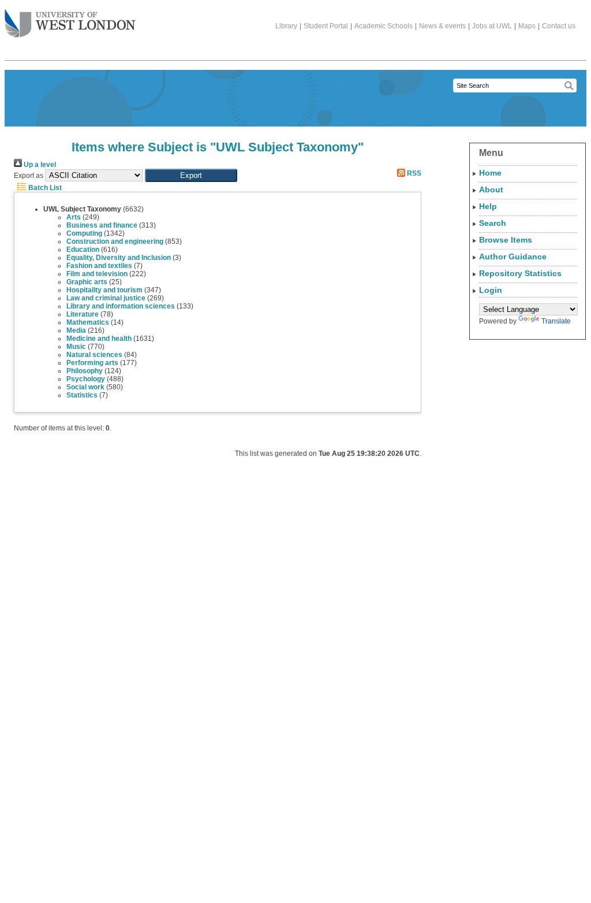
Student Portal (326, 26)
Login (490, 290)
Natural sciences (94, 355)
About (491, 189)
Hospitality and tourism (104, 290)
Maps (527, 26)
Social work (85, 387)
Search (492, 223)
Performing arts (92, 363)
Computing (84, 233)
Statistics (82, 395)
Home (490, 172)
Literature (82, 314)
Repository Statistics (520, 273)
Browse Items (505, 239)
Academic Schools (383, 26)
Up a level (39, 165)
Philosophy (84, 371)
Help (488, 206)
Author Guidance (513, 256)
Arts (73, 217)
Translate (556, 321)
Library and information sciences (120, 306)
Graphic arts (86, 282)
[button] (191, 175)
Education (82, 250)
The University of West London (70, 24)
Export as (28, 176)
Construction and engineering (114, 241)
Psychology (85, 379)
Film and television (97, 274)
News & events (442, 26)
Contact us (558, 26)
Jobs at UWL (492, 26)
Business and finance (101, 225)
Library (286, 26)
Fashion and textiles (99, 266)
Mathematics (87, 322)
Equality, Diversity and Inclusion (118, 258)
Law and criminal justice (105, 298)
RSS (413, 173)
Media (76, 330)
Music (76, 347)
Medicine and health (99, 339)
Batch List (44, 188)
